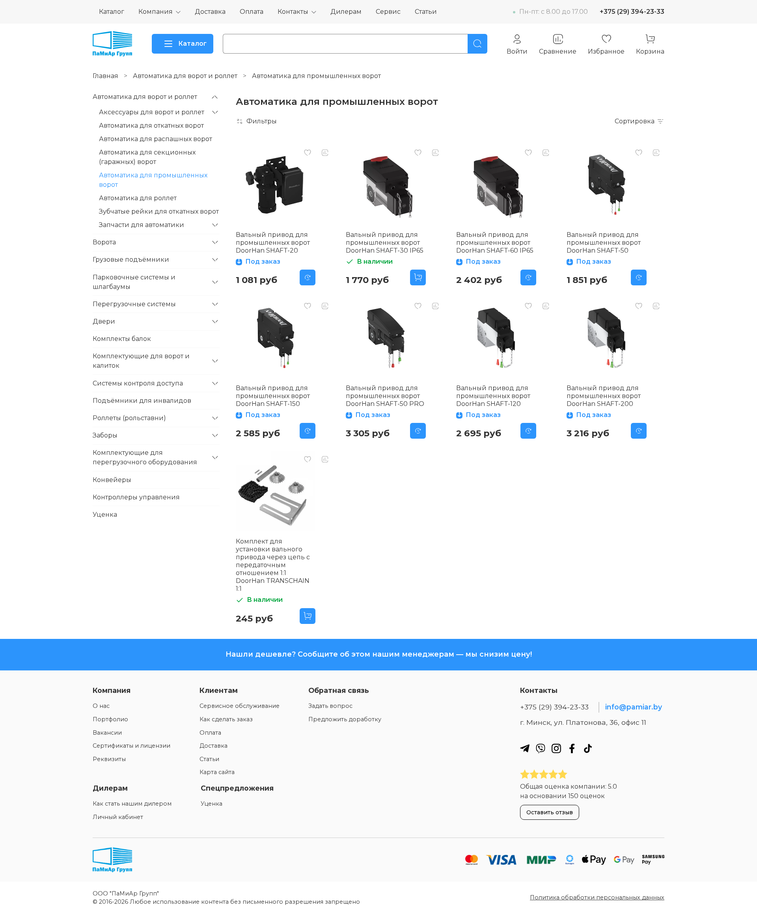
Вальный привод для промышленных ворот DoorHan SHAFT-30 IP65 (384, 242)
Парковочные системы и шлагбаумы (134, 282)
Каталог (111, 11)
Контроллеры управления (136, 497)
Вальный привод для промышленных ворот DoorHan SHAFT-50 (604, 242)
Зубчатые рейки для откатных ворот (159, 211)
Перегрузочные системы (134, 304)
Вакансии (107, 732)
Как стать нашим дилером (132, 803)
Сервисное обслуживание (240, 705)
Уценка (105, 514)
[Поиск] (477, 44)
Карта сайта (217, 772)
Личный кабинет (118, 817)
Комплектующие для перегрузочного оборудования (145, 457)
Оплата (251, 11)
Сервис (388, 11)
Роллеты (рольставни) (129, 418)
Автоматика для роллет (138, 198)
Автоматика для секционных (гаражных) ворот (147, 157)
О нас (101, 705)
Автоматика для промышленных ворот (153, 179)
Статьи (426, 11)
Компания (155, 11)
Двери (104, 321)
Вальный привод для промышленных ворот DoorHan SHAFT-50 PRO (385, 396)
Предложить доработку (344, 719)
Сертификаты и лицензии (131, 745)
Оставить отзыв (549, 812)
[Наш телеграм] (525, 748)
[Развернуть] (215, 97)
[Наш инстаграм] (556, 748)
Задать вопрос (330, 705)
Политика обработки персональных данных (597, 897)
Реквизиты (109, 759)
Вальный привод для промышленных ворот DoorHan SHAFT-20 (273, 242)
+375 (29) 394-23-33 (632, 11)
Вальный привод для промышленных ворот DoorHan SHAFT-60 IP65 (494, 242)
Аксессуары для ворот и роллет (151, 112)
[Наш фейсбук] (572, 748)
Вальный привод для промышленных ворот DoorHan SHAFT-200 (604, 396)
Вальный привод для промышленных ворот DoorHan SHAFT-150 (273, 396)
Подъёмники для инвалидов (142, 400)
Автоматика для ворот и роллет (185, 76)
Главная (105, 76)
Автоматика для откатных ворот (151, 125)
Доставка (210, 11)
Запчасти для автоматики (141, 225)
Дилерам (346, 11)
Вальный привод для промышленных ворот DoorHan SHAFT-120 (493, 396)
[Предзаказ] (307, 277)
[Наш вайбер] (540, 748)
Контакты (293, 11)
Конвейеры (112, 480)
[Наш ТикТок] (588, 748)
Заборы (105, 435)
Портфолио (110, 719)
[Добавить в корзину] (418, 277)
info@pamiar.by (633, 707)
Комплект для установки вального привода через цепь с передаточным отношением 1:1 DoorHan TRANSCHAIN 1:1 (273, 565)
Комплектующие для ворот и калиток (141, 360)
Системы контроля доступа (138, 383)
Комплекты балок (122, 339)
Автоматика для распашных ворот (155, 139)
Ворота (104, 242)
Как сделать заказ (226, 719)
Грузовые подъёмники (131, 259)
